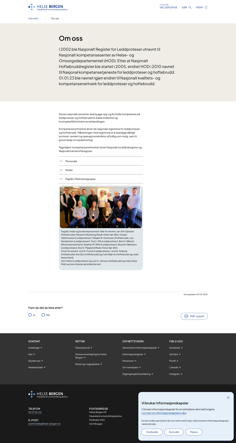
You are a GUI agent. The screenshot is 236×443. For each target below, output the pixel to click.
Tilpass (194, 431)
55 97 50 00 (35, 412)
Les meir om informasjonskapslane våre (164, 412)
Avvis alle (174, 431)
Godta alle (152, 431)
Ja (34, 314)
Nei (48, 314)
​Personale (71, 161)
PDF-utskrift (197, 316)
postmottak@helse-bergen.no (44, 423)
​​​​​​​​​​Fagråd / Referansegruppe (80, 178)
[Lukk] (228, 397)
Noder (69, 170)
